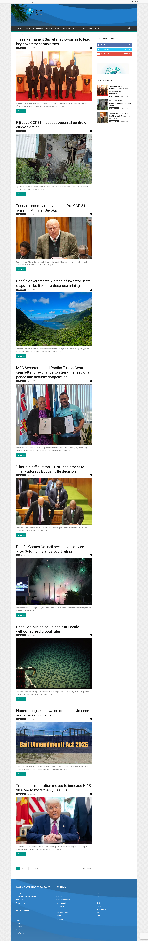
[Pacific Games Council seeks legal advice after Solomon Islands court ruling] (54, 581)
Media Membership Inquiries (26, 896)
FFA (98, 893)
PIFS (58, 893)
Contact (19, 893)
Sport (57, 28)
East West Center (62, 913)
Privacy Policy (21, 903)
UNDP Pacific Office (63, 900)
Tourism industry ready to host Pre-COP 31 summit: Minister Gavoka (119, 115)
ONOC (99, 903)
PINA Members (94, 28)
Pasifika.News (21, 933)
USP (98, 896)
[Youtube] (138, 1)
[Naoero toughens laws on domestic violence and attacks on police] (54, 743)
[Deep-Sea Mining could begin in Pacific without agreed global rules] (54, 663)
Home (20, 28)
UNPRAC (59, 896)
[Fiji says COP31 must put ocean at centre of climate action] (54, 159)
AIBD (98, 916)
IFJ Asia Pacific (102, 909)
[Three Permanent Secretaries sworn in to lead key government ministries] (54, 76)
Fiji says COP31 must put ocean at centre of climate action (120, 103)
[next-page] (42, 868)
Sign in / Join (31, 2)
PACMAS (59, 919)
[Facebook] (132, 1)
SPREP (58, 916)
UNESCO (100, 906)
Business (49, 28)
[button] (129, 29)
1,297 (37, 868)
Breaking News (38, 28)
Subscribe (127, 54)
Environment (66, 28)
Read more (21, 111)
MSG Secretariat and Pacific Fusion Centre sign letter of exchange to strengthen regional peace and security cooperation (53, 372)
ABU (98, 913)
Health (75, 28)
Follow (127, 49)
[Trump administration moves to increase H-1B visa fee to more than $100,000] (54, 820)
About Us (19, 900)
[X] (135, 1)
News (26, 28)
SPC (98, 900)
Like (129, 45)
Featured (83, 28)
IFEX (57, 909)
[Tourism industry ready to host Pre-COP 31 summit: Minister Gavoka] (54, 238)
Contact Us (39, 2)
